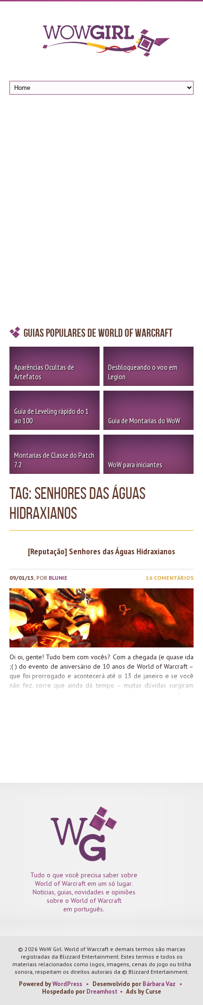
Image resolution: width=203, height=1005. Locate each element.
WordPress (67, 984)
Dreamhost (102, 992)
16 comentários (170, 577)
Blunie (58, 577)
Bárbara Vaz (159, 984)
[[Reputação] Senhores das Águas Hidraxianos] (101, 617)
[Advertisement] (101, 213)
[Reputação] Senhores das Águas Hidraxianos (101, 551)
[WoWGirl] (101, 44)
